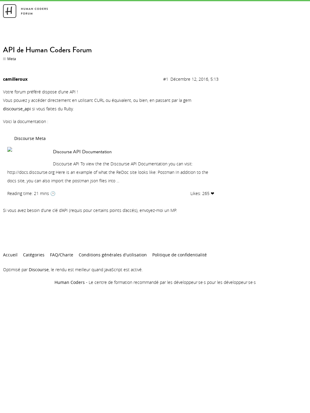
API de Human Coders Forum (47, 50)
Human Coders (69, 282)
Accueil (10, 255)
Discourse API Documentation (82, 151)
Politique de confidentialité (179, 255)
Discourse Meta (30, 138)
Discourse (39, 269)
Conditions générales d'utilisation (113, 255)
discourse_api (17, 109)
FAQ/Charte (61, 255)
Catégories (34, 255)
